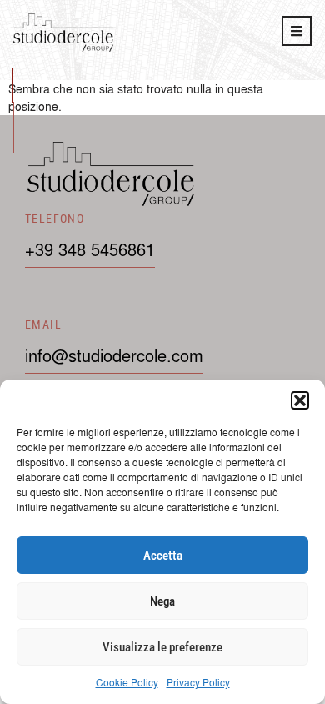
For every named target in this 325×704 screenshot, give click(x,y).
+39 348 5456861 (90, 249)
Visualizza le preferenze (162, 647)
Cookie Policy (127, 683)
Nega (162, 601)
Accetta (162, 555)
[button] (300, 400)
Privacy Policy (198, 683)
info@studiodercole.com (114, 355)
